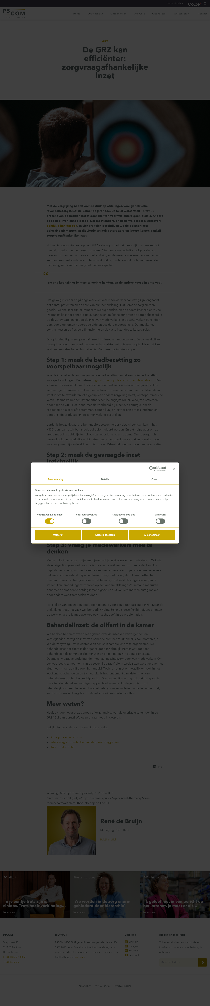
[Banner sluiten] (174, 468)
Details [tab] (105, 479)
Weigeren (57, 534)
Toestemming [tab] (55, 479)
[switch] (86, 521)
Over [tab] (154, 479)
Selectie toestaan (105, 534)
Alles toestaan (152, 534)
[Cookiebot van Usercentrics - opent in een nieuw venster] (151, 468)
